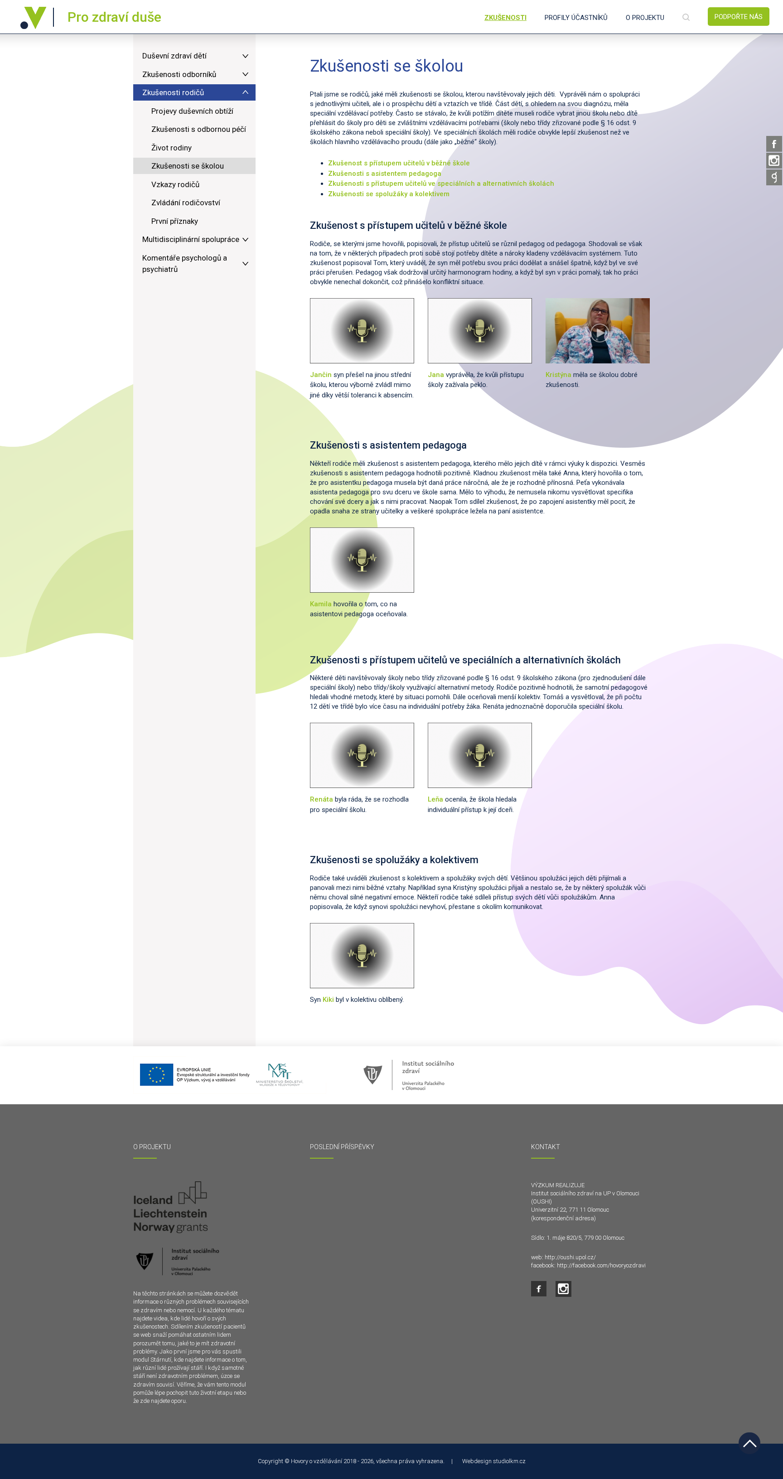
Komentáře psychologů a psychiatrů (184, 263)
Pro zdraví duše (114, 17)
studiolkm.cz (509, 1461)
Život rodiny (171, 147)
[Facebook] (774, 144)
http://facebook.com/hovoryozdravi (601, 1265)
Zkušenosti (505, 18)
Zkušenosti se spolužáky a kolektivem (389, 194)
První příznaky (174, 221)
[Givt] (774, 177)
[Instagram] (774, 161)
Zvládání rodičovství (185, 202)
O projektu (645, 18)
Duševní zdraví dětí (174, 55)
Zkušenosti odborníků (179, 74)
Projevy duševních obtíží (192, 111)
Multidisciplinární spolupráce (190, 239)
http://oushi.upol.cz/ (570, 1257)
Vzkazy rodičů (175, 184)
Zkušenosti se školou (187, 165)
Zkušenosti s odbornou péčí (198, 129)
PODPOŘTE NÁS (739, 17)
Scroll (749, 1443)
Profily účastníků (576, 18)
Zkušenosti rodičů (173, 92)
